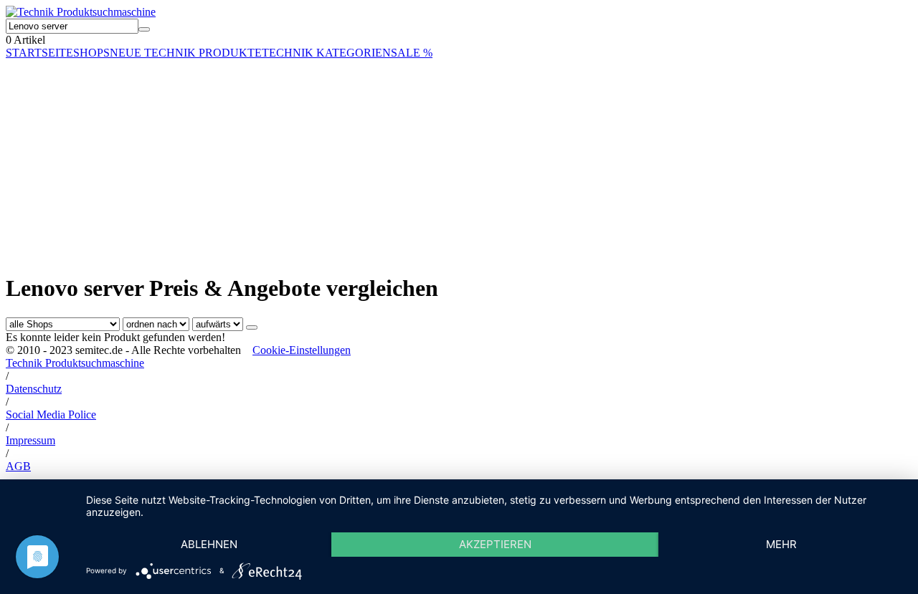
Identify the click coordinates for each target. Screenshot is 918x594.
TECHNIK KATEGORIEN (326, 53)
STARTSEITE (39, 53)
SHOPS (91, 53)
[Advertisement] (436, 159)
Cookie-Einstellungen (301, 350)
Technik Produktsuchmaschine (75, 363)
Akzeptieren (495, 544)
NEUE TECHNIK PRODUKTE (186, 53)
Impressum (30, 440)
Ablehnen (209, 544)
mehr (781, 544)
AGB (18, 466)
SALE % (411, 53)
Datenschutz (34, 389)
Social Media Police (51, 414)
